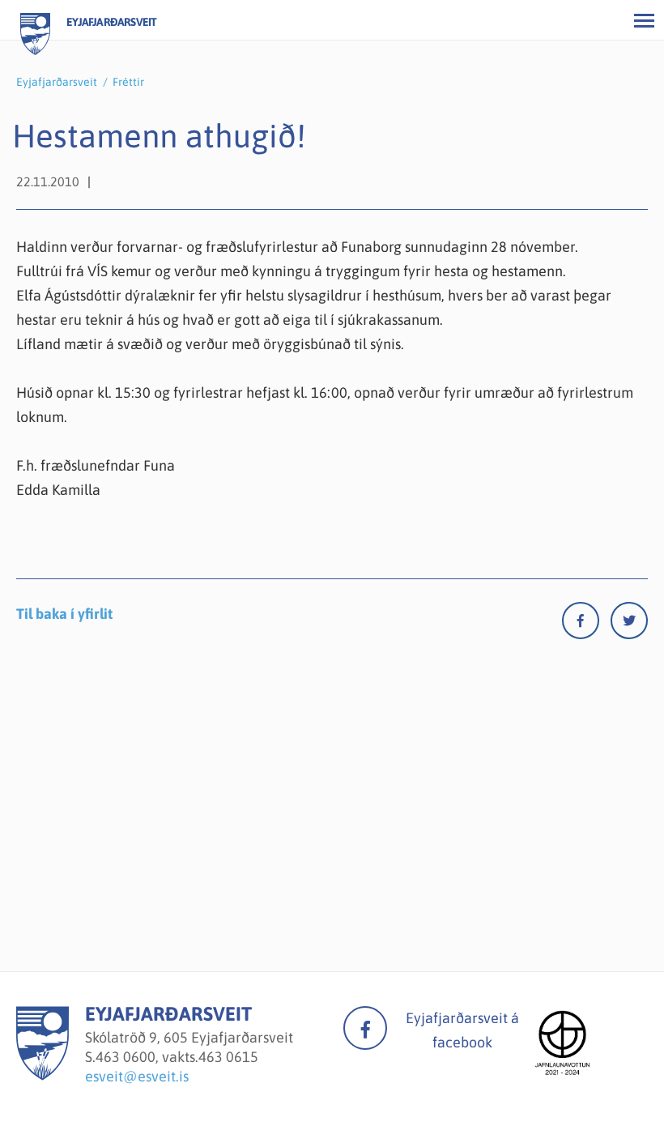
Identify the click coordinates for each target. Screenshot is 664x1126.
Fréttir (128, 81)
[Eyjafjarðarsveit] (42, 1075)
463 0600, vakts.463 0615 (177, 1056)
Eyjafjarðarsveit (56, 81)
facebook (365, 1028)
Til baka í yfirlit (64, 613)
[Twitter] (629, 624)
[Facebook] (586, 624)
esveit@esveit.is (137, 1076)
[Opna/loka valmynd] (644, 20)
